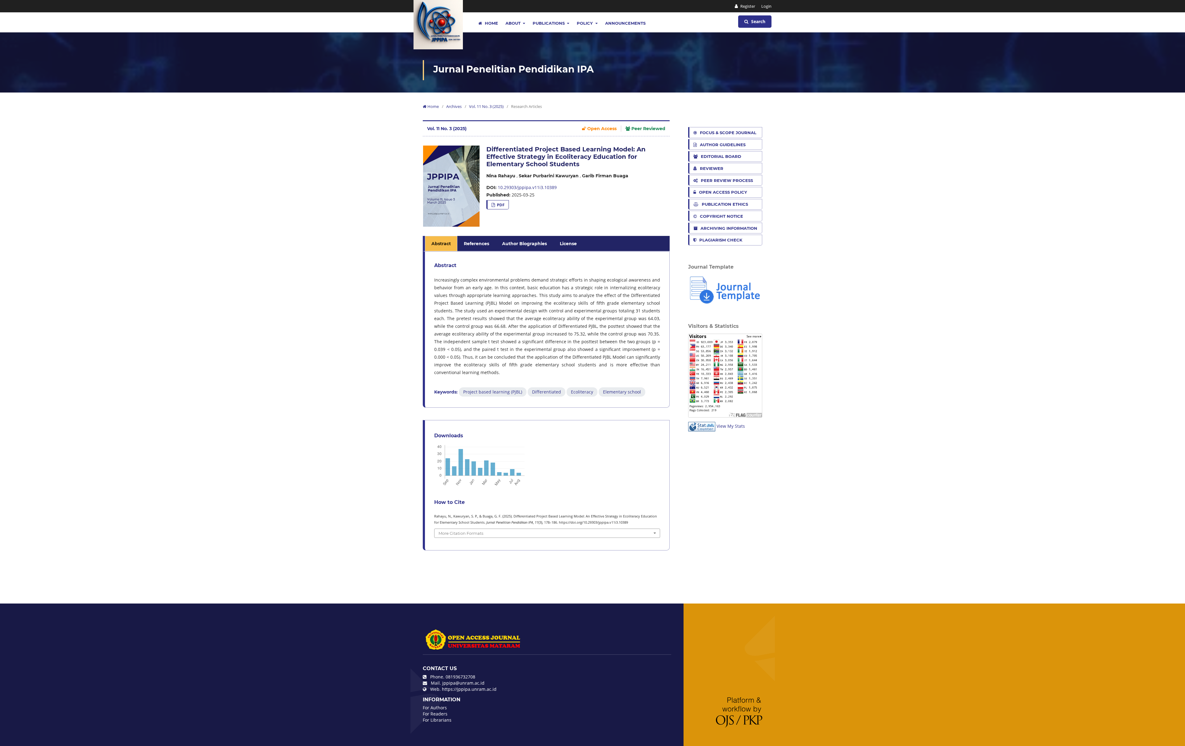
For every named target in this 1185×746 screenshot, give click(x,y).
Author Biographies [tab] (524, 243)
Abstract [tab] (441, 243)
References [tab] (476, 243)
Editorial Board (721, 156)
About (513, 23)
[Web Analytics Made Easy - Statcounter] (701, 426)
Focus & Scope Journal (728, 132)
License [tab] (568, 243)
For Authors (435, 708)
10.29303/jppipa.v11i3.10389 (527, 187)
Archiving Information (729, 228)
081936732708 (460, 677)
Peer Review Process (727, 180)
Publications (549, 23)
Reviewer (711, 168)
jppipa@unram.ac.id (463, 683)
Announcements (625, 23)
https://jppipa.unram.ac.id (469, 689)
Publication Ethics (725, 204)
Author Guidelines (723, 144)
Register (747, 6)
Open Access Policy (723, 192)
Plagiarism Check (720, 239)
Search (757, 21)
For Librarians (437, 720)
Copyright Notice (721, 216)
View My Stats (731, 426)
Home (491, 23)
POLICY (585, 23)
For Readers (435, 714)
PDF (500, 205)
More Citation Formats (461, 533)
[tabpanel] (547, 329)
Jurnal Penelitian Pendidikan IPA (513, 69)
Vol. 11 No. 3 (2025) (486, 106)
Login (766, 6)
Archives (454, 106)
